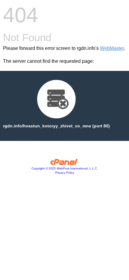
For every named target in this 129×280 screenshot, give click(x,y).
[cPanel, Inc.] (64, 163)
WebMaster (112, 48)
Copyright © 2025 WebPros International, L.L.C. (65, 168)
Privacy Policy (64, 172)
